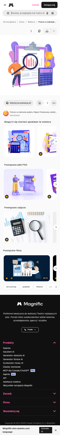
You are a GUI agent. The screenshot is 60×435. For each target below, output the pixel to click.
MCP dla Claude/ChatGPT (18, 370)
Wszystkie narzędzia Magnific (17, 385)
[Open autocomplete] (7, 13)
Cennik (35, 5)
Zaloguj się (49, 5)
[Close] (55, 430)
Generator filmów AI (13, 359)
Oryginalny (21, 41)
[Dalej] (47, 103)
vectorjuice (15, 115)
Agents (9, 374)
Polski (30, 329)
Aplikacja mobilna (12, 381)
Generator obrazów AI (14, 355)
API (4, 378)
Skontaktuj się (11, 411)
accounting (11, 287)
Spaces (6, 348)
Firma (6, 402)
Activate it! (45, 430)
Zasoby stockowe (11, 366)
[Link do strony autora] (6, 114)
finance (39, 287)
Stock (21, 22)
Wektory (31, 22)
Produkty (8, 342)
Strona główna (9, 22)
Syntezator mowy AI (13, 363)
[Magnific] (30, 304)
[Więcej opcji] (31, 31)
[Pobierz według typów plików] (54, 31)
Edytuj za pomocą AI (20, 103)
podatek (26, 287)
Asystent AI (8, 351)
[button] (30, 329)
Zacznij (7, 393)
